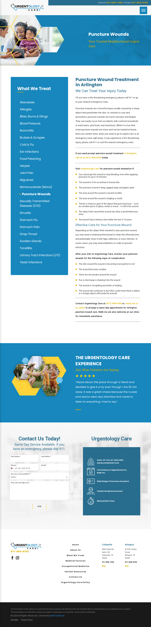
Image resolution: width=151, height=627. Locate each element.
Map (104, 566)
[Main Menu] (143, 10)
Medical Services (76, 560)
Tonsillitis (26, 248)
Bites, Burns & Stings (34, 116)
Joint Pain (26, 173)
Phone (14, 465)
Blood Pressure (30, 123)
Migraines (26, 180)
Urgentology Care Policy (75, 582)
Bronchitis (27, 130)
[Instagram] (17, 557)
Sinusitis (25, 213)
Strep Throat (28, 234)
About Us (75, 550)
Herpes (25, 166)
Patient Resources (75, 571)
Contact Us (75, 577)
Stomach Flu (29, 220)
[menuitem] (75, 544)
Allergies (26, 109)
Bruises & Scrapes (32, 138)
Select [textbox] (13, 477)
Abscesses (27, 102)
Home (75, 544)
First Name (16, 456)
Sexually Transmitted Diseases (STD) (34, 203)
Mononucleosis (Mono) (36, 187)
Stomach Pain (30, 227)
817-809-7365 (115, 2)
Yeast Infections (31, 262)
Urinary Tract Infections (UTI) (40, 255)
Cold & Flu (27, 145)
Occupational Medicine (75, 566)
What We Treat (75, 555)
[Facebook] (12, 557)
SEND (39, 506)
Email (44, 465)
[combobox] (13, 468)
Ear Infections (29, 152)
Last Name (46, 456)
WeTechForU (57, 616)
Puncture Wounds (36, 194)
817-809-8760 (140, 2)
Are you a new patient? (21, 474)
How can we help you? (20, 482)
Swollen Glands (30, 241)
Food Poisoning (30, 159)
